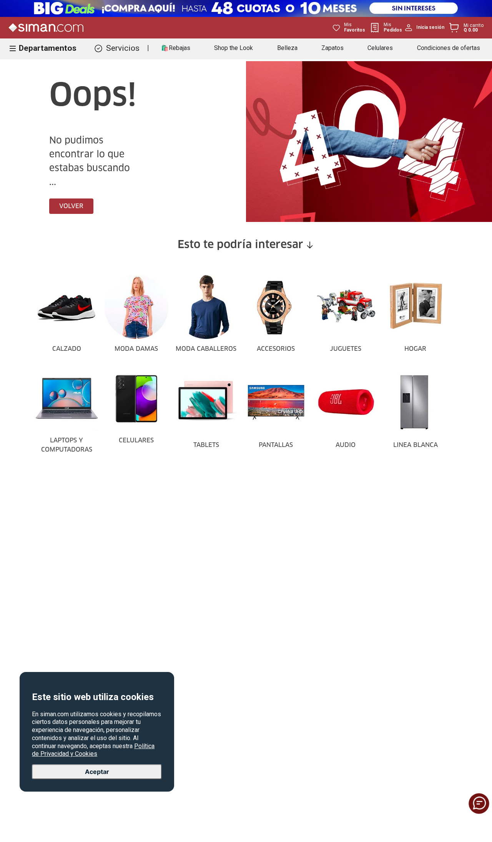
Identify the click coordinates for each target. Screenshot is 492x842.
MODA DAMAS (136, 349)
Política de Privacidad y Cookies (93, 750)
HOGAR (415, 349)
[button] (479, 803)
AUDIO (346, 445)
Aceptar (97, 771)
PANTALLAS (276, 445)
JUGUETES (345, 349)
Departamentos (47, 48)
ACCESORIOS (276, 349)
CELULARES (136, 440)
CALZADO (66, 349)
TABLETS (206, 445)
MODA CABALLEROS (206, 349)
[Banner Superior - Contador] (246, 8)
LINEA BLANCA (415, 445)
